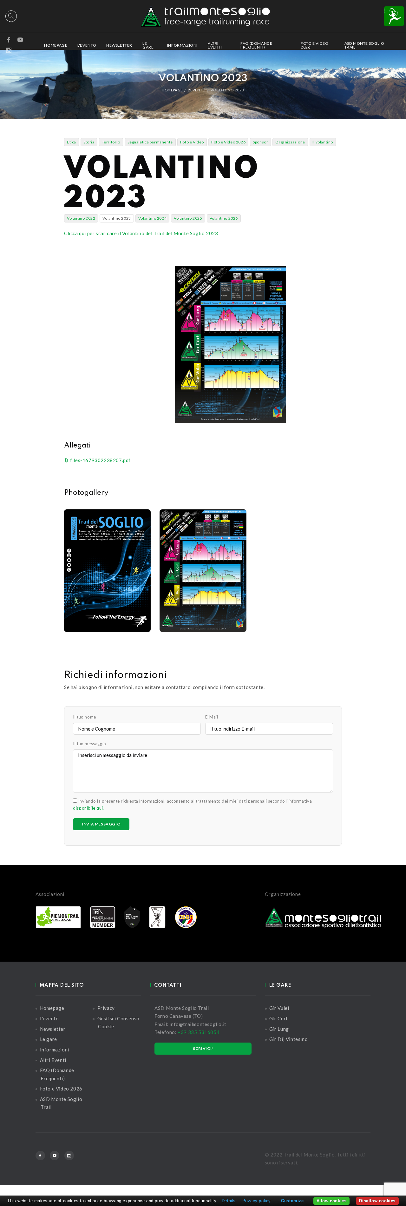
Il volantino (322, 142)
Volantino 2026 (224, 218)
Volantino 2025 (188, 218)
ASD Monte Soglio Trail (364, 45)
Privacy (106, 1008)
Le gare (148, 45)
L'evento (86, 45)
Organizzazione (290, 142)
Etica (71, 142)
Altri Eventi (215, 45)
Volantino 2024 (152, 218)
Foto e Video (192, 142)
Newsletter (119, 45)
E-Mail (211, 716)
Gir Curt (278, 1018)
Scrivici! (203, 1048)
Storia (89, 142)
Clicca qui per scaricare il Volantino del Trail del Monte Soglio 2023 (141, 233)
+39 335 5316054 (198, 1032)
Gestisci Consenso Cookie (118, 1022)
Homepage (55, 45)
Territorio (111, 142)
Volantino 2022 (81, 218)
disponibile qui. (88, 808)
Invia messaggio (101, 824)
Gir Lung (279, 1029)
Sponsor (260, 142)
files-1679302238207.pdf (100, 460)
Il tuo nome (84, 716)
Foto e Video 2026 (314, 45)
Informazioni (182, 45)
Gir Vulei (279, 1008)
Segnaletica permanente (150, 142)
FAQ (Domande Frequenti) (256, 45)
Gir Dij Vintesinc (288, 1039)
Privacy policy (256, 1200)
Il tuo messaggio (89, 743)
